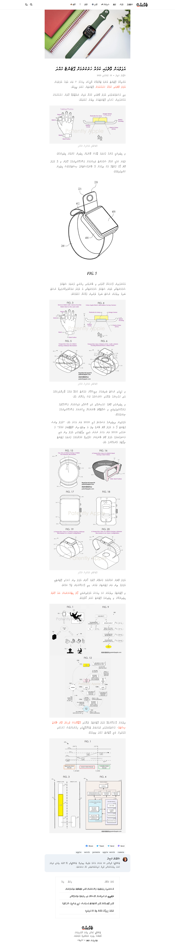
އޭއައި (95, 4)
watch (87, 852)
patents (96, 852)
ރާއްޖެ (86, 4)
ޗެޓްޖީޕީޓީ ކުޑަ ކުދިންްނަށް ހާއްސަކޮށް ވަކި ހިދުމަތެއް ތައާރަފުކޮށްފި (92, 896)
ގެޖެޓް (114, 4)
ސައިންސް (106, 4)
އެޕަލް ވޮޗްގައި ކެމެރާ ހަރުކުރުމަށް (110, 87)
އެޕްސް (121, 4)
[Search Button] (31, 4)
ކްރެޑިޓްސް (80, 940)
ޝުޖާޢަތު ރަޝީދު (121, 75)
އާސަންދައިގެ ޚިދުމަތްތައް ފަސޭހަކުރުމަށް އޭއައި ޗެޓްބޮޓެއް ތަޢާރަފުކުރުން (89, 889)
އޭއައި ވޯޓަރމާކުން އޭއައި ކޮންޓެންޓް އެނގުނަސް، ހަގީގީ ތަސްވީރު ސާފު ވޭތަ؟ (88, 904)
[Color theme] (27, 5)
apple (78, 852)
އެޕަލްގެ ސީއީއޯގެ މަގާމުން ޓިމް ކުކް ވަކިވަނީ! (99, 911)
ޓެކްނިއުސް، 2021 (92, 940)
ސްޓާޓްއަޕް (130, 4)
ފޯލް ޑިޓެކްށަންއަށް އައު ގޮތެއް (64, 593)
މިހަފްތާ (70, 882)
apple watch (109, 852)
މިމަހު (62, 882)
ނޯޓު (73, 4)
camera (121, 852)
